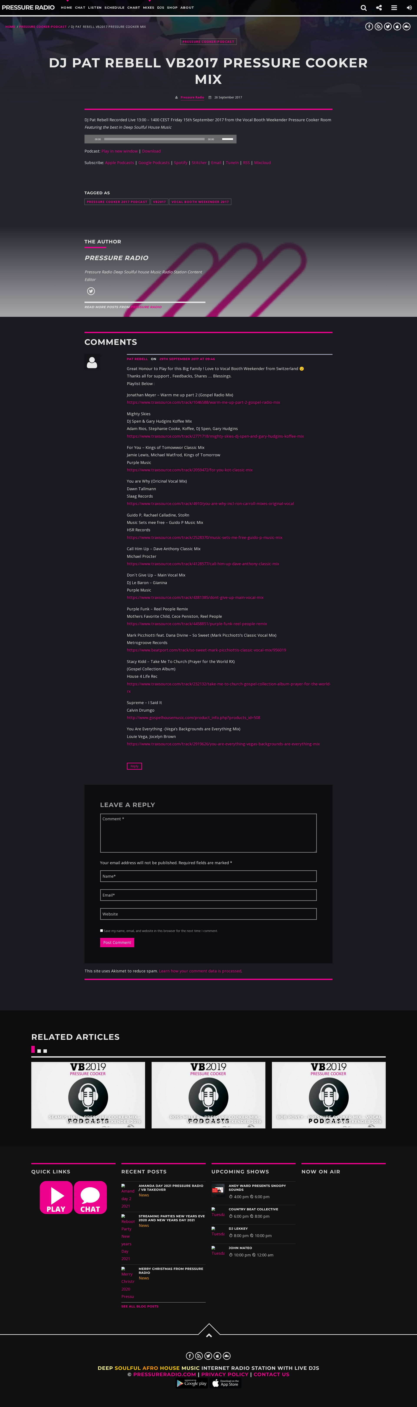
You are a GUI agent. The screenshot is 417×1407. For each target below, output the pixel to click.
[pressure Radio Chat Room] (90, 1212)
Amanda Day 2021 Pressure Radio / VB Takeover (171, 1188)
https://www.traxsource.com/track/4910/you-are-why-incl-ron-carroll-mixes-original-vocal (210, 503)
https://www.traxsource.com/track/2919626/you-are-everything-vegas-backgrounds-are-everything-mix (223, 743)
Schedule (114, 8)
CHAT (80, 8)
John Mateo (240, 1248)
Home (66, 8)
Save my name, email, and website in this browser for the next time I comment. (160, 931)
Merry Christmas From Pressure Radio (171, 1271)
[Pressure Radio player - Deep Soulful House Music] (56, 1212)
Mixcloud (262, 162)
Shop (172, 8)
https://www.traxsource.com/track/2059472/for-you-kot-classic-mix (190, 469)
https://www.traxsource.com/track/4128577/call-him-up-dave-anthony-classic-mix (203, 563)
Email (216, 162)
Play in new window (119, 151)
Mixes (149, 8)
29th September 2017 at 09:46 (187, 359)
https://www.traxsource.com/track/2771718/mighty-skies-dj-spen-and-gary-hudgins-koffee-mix (215, 436)
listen (95, 8)
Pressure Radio (28, 7)
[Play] (90, 139)
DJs (160, 8)
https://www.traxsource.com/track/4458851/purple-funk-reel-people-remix (197, 623)
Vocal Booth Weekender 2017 (200, 202)
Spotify (180, 162)
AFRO (150, 1368)
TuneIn (232, 162)
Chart (134, 8)
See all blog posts (140, 1306)
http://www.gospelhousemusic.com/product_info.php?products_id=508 (193, 717)
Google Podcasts (154, 162)
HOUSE (170, 1368)
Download (151, 151)
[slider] (228, 139)
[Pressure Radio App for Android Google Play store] (191, 1387)
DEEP (105, 1368)
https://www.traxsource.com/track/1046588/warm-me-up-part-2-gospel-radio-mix (203, 402)
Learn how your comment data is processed (200, 970)
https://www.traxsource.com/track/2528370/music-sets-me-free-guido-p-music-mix (204, 537)
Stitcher (199, 162)
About (187, 8)
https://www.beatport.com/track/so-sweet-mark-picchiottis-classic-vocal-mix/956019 (206, 650)
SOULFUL (128, 1368)
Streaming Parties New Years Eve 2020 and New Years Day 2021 (172, 1218)
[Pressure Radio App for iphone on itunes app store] (225, 1387)
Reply (134, 766)
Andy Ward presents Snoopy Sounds (257, 1188)
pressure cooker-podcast (43, 27)
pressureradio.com (164, 1374)
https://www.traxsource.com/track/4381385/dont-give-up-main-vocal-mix (195, 597)
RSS (246, 162)
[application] (160, 139)
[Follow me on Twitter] (91, 294)
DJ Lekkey (238, 1229)
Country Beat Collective (253, 1209)
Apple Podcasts (119, 162)
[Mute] (219, 139)
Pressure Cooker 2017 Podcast (117, 202)
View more (88, 1095)
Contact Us (272, 1374)
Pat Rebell (137, 359)
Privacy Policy (225, 1374)
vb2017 (159, 202)
